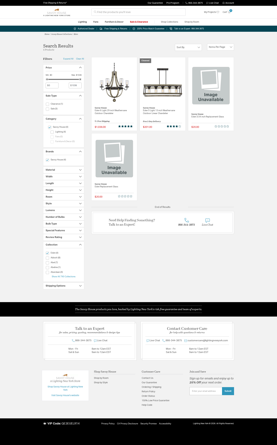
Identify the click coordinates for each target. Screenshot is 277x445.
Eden (76, 34)
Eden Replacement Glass (106, 187)
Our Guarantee (155, 3)
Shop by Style (101, 382)
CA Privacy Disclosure (127, 424)
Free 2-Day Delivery (152, 121)
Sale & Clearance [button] (139, 22)
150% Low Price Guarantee (155, 400)
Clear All (80, 59)
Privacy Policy (108, 424)
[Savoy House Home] (56, 12)
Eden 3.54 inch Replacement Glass (207, 117)
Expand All (68, 59)
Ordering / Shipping (151, 387)
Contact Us (147, 378)
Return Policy (148, 391)
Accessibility (165, 424)
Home (47, 34)
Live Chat (214, 3)
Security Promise (148, 424)
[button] (228, 3)
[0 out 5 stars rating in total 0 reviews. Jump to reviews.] (223, 126)
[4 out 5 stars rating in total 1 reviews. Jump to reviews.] (174, 126)
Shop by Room (101, 378)
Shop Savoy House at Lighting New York (65, 388)
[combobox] (138, 12)
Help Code (147, 405)
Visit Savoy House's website (65, 395)
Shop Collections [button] (169, 22)
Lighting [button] (82, 22)
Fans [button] (95, 22)
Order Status (148, 396)
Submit (228, 391)
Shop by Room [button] (192, 22)
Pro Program (172, 3)
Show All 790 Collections (64, 276)
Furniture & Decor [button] (114, 22)
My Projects (210, 12)
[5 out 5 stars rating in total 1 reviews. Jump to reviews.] (126, 126)
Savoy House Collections (61, 34)
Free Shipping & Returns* (55, 3)
